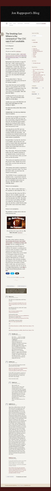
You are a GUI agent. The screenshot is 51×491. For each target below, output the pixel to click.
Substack (11, 25)
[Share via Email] (17, 273)
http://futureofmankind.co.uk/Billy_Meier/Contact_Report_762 (21, 330)
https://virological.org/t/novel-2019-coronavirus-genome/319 (16, 311)
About (14, 23)
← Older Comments (9, 476)
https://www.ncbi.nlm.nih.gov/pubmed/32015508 (18, 318)
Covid (17, 277)
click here (18, 51)
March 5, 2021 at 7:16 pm (13, 362)
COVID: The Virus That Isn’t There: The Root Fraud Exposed (22, 286)
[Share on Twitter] (12, 273)
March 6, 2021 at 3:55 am (16, 383)
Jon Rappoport (10, 43)
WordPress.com (27, 485)
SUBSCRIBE (35, 42)
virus (23, 277)
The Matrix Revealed (36, 63)
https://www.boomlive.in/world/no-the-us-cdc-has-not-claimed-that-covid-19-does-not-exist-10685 (18, 304)
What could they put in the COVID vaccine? (10, 286)
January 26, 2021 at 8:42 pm (16, 334)
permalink (44, 23)
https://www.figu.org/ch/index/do (15, 321)
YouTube (34, 56)
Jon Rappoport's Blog (25, 13)
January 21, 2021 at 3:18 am (13, 297)
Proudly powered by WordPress (11, 485)
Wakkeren (11, 457)
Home (10, 23)
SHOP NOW (26, 23)
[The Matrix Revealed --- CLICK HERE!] (16, 223)
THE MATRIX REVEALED (12, 241)
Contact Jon (35, 48)
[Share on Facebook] (8, 273)
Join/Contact (20, 23)
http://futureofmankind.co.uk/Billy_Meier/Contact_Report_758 (21, 325)
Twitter (34, 55)
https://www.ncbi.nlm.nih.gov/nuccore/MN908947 (19, 315)
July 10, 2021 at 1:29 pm (13, 458)
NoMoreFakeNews (36, 50)
